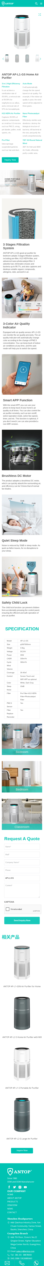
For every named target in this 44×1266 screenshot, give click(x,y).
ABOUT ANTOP (14, 1198)
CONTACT (12, 1212)
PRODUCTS (12, 1201)
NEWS (10, 1208)
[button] (36, 3)
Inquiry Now (10, 160)
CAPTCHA (9, 902)
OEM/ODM (12, 1205)
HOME (10, 1194)
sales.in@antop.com (25, 1251)
